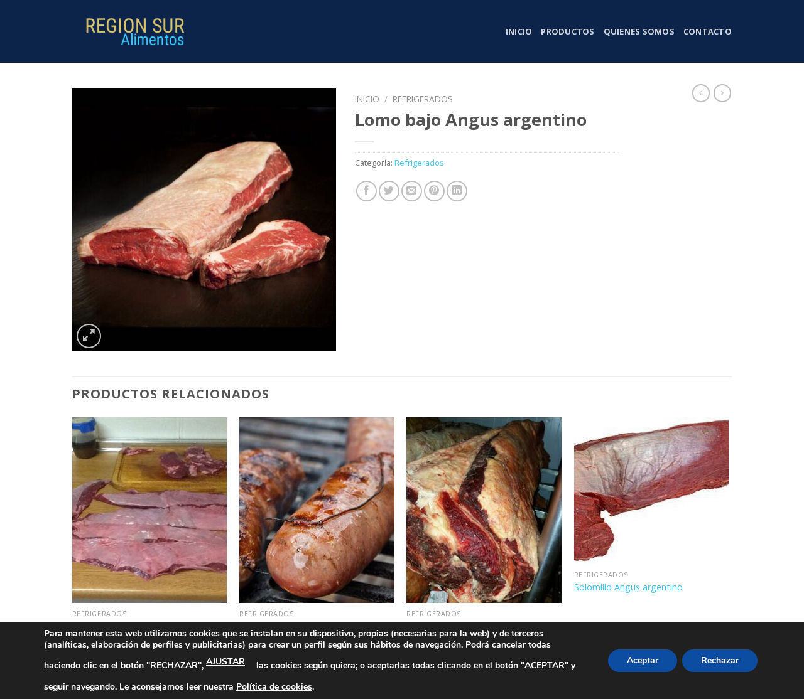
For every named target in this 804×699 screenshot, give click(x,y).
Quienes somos (639, 31)
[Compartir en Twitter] (389, 191)
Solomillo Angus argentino (628, 587)
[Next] (728, 537)
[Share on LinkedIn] (457, 191)
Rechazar (720, 660)
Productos (567, 31)
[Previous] (72, 537)
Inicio (519, 31)
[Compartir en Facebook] (366, 191)
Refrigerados (423, 99)
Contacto (707, 31)
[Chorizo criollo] (316, 510)
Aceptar (642, 660)
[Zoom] (89, 336)
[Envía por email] (411, 191)
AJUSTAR (225, 662)
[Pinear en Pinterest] (434, 191)
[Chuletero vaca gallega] (484, 510)
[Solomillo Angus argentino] (651, 490)
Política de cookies (274, 687)
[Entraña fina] (149, 510)
